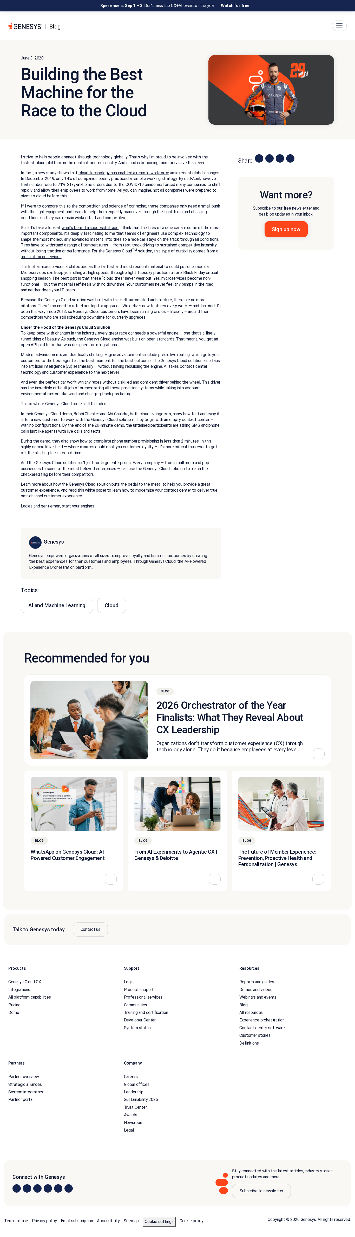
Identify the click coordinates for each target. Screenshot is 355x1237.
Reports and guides (256, 982)
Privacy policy (44, 1220)
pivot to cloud (33, 196)
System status (137, 1027)
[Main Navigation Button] (339, 26)
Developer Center (140, 1020)
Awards (130, 1115)
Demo (13, 1012)
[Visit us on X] (37, 1188)
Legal (129, 1130)
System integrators (25, 1091)
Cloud (111, 606)
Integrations (19, 989)
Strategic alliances (25, 1084)
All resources (251, 1012)
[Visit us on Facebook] (48, 1188)
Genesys (54, 542)
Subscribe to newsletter (261, 1190)
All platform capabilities (29, 997)
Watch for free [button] (235, 5)
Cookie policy (191, 1220)
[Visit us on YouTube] (58, 1188)
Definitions (249, 1043)
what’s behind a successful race (90, 227)
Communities (135, 1004)
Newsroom (133, 1122)
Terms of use (16, 1220)
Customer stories (254, 1035)
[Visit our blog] (68, 1188)
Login (129, 982)
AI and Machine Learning (57, 606)
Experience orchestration (261, 1020)
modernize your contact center (163, 490)
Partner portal (21, 1099)
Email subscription (77, 1220)
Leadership (133, 1091)
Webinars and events (258, 997)
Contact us (90, 929)
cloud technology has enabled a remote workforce (123, 172)
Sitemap (131, 1220)
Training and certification (146, 1012)
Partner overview (23, 1076)
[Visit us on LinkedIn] (16, 1188)
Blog (243, 1004)
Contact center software (262, 1027)
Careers (131, 1076)
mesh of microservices (41, 256)
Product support (139, 989)
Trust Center (135, 1107)
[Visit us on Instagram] (27, 1188)
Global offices (136, 1084)
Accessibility (108, 1220)
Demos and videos (255, 989)
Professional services (143, 997)
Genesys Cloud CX (24, 982)
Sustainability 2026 (141, 1099)
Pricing (14, 1004)
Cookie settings (159, 1221)
